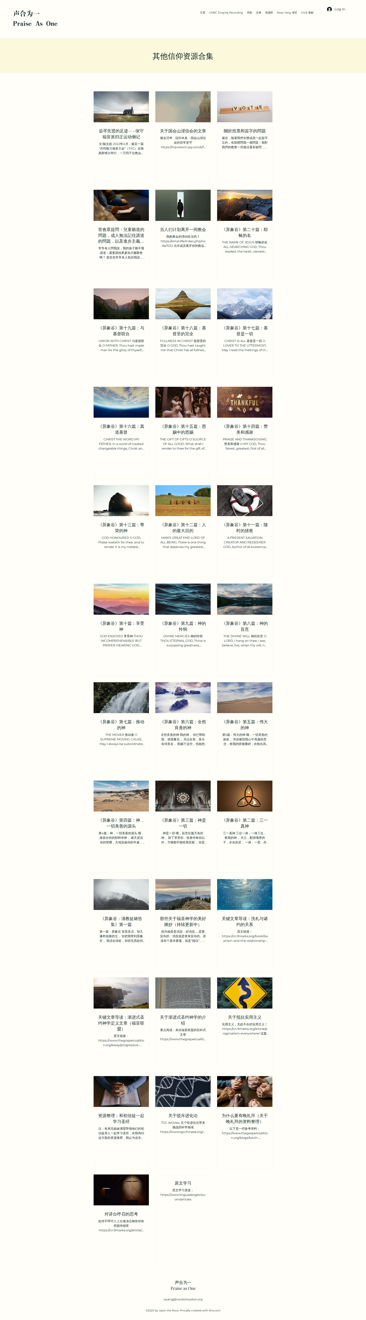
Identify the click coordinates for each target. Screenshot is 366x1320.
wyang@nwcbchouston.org (183, 1299)
